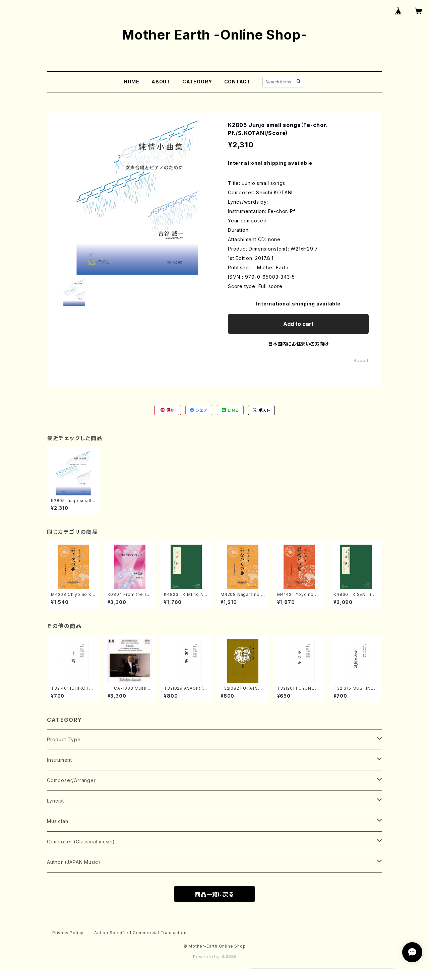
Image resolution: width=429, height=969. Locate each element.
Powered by (207, 956)
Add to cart (298, 324)
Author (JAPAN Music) (74, 862)
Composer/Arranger (71, 780)
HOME (131, 81)
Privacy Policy (67, 932)
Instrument (59, 760)
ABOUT (160, 81)
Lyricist (55, 801)
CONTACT (237, 81)
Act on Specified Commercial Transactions (141, 932)
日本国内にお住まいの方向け (298, 344)
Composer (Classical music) (81, 841)
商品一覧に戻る (214, 894)
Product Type (64, 739)
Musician (57, 821)
